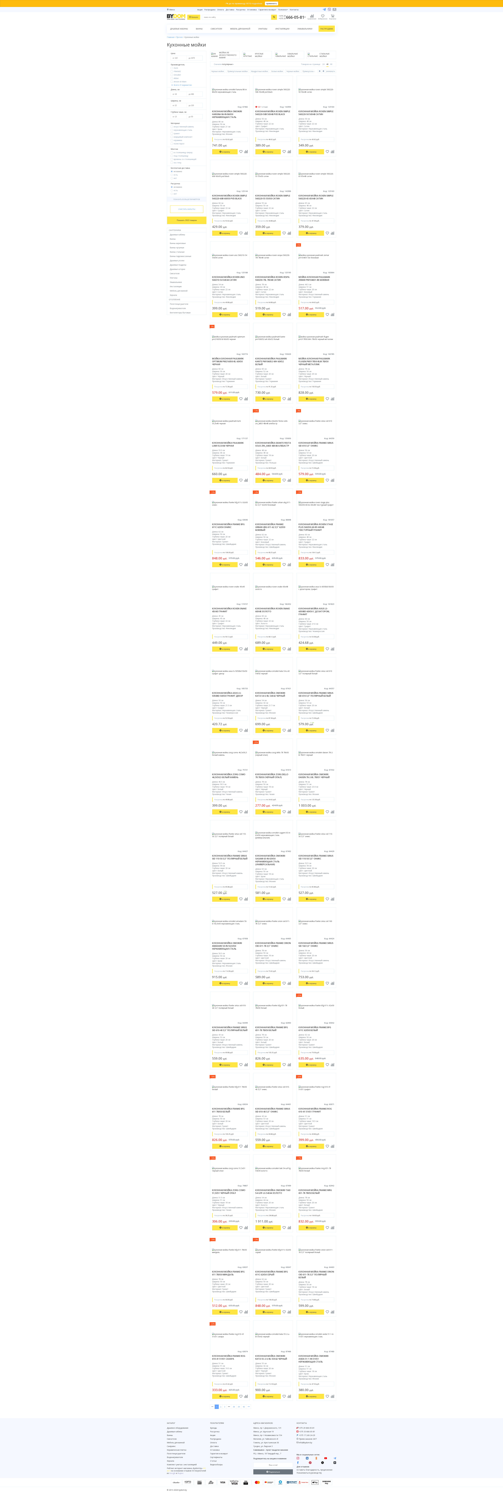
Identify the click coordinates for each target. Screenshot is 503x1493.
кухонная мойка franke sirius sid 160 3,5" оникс (316, 944)
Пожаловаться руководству (309, 1473)
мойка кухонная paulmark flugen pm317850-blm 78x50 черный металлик (314, 361)
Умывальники (304, 28)
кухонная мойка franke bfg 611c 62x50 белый (315, 1029)
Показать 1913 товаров (187, 220)
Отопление (174, 299)
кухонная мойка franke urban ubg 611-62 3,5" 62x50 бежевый (270, 527)
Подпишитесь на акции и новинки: (270, 1458)
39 (239, 1406)
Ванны (199, 28)
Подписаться (274, 1472)
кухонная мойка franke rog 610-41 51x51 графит (315, 1110)
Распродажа (209, 9)
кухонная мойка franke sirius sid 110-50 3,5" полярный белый (229, 857)
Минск (172, 9)
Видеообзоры (216, 1464)
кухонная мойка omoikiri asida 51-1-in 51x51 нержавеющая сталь (313, 1359)
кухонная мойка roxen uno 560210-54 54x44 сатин (228, 278)
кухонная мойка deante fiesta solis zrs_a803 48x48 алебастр (273, 444)
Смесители (216, 28)
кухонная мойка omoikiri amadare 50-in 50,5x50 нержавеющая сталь (227, 946)
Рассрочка (240, 9)
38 (234, 1406)
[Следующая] (248, 1407)
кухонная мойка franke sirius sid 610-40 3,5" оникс (272, 1110)
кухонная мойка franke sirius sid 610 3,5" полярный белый (316, 694)
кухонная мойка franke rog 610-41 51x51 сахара (228, 1357)
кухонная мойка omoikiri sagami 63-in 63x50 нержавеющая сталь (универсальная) (270, 860)
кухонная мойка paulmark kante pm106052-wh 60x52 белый (271, 361)
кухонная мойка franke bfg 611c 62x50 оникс (228, 526)
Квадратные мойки (259, 71)
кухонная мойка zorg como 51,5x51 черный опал (228, 1191)
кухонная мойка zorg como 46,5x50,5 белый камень (228, 776)
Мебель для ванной (240, 28)
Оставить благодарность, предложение (314, 1470)
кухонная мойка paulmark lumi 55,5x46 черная (228, 444)
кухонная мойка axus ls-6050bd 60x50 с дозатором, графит (314, 611)
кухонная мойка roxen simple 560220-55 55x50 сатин (272, 197)
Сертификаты (216, 1457)
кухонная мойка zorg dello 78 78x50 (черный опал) (271, 776)
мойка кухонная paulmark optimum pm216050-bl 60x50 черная (228, 361)
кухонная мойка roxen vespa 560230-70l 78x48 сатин (272, 278)
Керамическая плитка (176, 1450)
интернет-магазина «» (189, 1468)
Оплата (220, 9)
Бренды (213, 1428)
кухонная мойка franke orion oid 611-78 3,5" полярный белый (316, 1274)
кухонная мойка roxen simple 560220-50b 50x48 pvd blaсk (272, 113)
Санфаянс (171, 1446)
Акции (200, 9)
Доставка (230, 9)
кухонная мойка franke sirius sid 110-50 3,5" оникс (316, 857)
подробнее (257, 3)
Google (172, 1473)
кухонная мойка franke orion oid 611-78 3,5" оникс (273, 944)
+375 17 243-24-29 (307, 1435)
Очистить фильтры (186, 209)
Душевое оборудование (177, 1428)
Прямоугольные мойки (237, 71)
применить (271, 3)
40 (244, 1406)
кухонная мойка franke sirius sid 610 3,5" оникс (316, 444)
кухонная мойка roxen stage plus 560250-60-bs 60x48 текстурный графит (316, 527)
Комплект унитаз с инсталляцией (182, 1464)
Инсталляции (282, 28)
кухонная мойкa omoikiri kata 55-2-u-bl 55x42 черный (271, 1357)
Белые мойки (277, 71)
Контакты (294, 9)
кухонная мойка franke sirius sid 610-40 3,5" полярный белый (229, 1029)
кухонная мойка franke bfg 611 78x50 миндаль (228, 1273)
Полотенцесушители (176, 1453)
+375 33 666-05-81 (307, 1431)
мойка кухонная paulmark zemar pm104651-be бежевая (314, 278)
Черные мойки (217, 71)
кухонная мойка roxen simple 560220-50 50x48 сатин (316, 113)
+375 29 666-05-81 (306, 1428)
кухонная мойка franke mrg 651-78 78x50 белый (315, 1191)
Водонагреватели (175, 1457)
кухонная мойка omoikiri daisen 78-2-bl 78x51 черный (314, 776)
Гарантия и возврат (267, 9)
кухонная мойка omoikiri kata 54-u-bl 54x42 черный (270, 694)
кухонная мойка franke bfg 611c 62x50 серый (271, 1273)
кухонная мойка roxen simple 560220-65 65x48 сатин (316, 197)
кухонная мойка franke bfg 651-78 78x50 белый (271, 1029)
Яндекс (181, 1473)
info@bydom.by (305, 1442)
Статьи (213, 1461)
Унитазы (262, 28)
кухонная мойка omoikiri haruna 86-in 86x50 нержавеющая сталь (227, 114)
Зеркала (170, 1461)
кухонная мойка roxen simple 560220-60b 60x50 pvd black (229, 197)
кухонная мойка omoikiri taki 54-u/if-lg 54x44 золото (272, 1191)
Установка (252, 9)
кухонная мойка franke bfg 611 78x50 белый (228, 1110)
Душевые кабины (179, 28)
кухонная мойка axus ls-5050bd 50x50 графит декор (227, 694)
